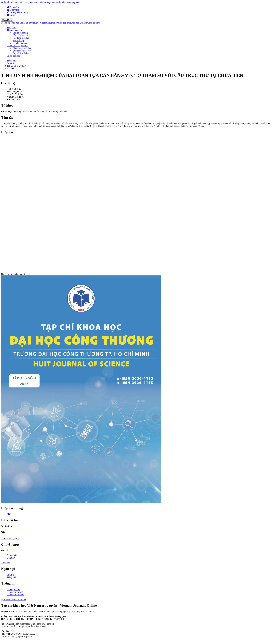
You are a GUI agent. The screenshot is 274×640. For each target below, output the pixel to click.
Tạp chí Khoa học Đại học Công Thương (81, 23)
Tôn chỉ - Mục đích (21, 35)
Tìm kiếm (5, 562)
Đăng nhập (12, 555)
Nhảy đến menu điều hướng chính (40, 2)
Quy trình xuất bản (21, 53)
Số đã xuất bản (13, 56)
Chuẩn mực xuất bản (22, 48)
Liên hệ (13, 15)
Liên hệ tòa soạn (20, 43)
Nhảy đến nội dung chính (12, 2)
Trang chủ (14, 7)
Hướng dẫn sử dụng (18, 12)
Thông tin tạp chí (14, 30)
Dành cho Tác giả (15, 592)
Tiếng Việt (11, 577)
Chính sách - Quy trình (17, 45)
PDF (9, 514)
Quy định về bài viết (22, 50)
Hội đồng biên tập (21, 38)
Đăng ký (11, 558)
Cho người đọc (13, 589)
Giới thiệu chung (20, 33)
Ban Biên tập (18, 40)
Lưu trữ (10, 63)
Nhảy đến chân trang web (67, 2)
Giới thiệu (14, 10)
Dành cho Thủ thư (15, 594)
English (10, 575)
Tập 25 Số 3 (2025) (16, 66)
